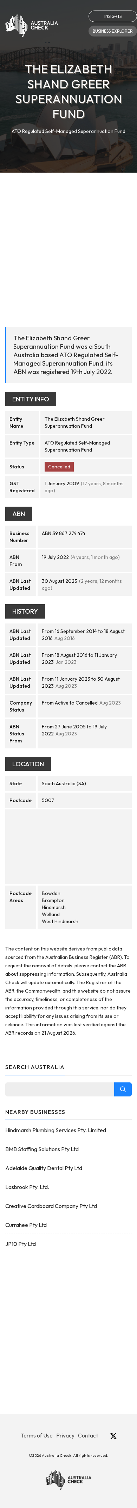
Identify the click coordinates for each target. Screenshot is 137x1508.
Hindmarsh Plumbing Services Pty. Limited (55, 1130)
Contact (88, 1435)
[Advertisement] (68, 244)
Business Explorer (113, 31)
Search (123, 1089)
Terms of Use (37, 1435)
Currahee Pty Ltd (26, 1224)
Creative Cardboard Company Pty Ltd (51, 1205)
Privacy (65, 1435)
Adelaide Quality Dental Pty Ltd (43, 1168)
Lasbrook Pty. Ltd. (27, 1186)
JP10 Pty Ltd (20, 1243)
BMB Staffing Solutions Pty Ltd (42, 1149)
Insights (113, 16)
